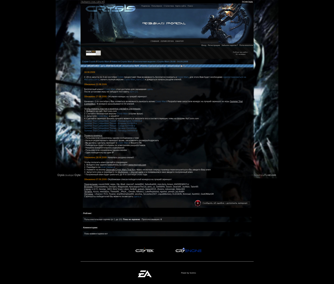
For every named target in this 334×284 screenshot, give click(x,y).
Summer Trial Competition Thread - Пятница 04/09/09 (110, 130)
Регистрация (214, 45)
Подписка (145, 6)
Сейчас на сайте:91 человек (240, 53)
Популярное (156, 6)
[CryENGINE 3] (188, 248)
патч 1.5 (140, 79)
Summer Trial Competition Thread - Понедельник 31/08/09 (112, 121)
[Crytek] (145, 248)
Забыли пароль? (229, 45)
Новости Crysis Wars (122, 61)
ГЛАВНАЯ (155, 41)
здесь (150, 89)
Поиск (190, 6)
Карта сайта (180, 6)
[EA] (144, 271)
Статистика (169, 6)
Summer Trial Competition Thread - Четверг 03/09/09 (109, 128)
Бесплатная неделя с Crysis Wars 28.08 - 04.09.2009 (161, 61)
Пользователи (246, 45)
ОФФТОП (179, 41)
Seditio (193, 273)
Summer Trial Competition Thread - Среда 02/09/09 (109, 126)
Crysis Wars (103, 61)
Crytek (120, 77)
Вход (203, 45)
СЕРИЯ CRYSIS (167, 41)
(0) (183, 66)
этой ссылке (107, 167)
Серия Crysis (89, 61)
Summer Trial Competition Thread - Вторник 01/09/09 (110, 123)
